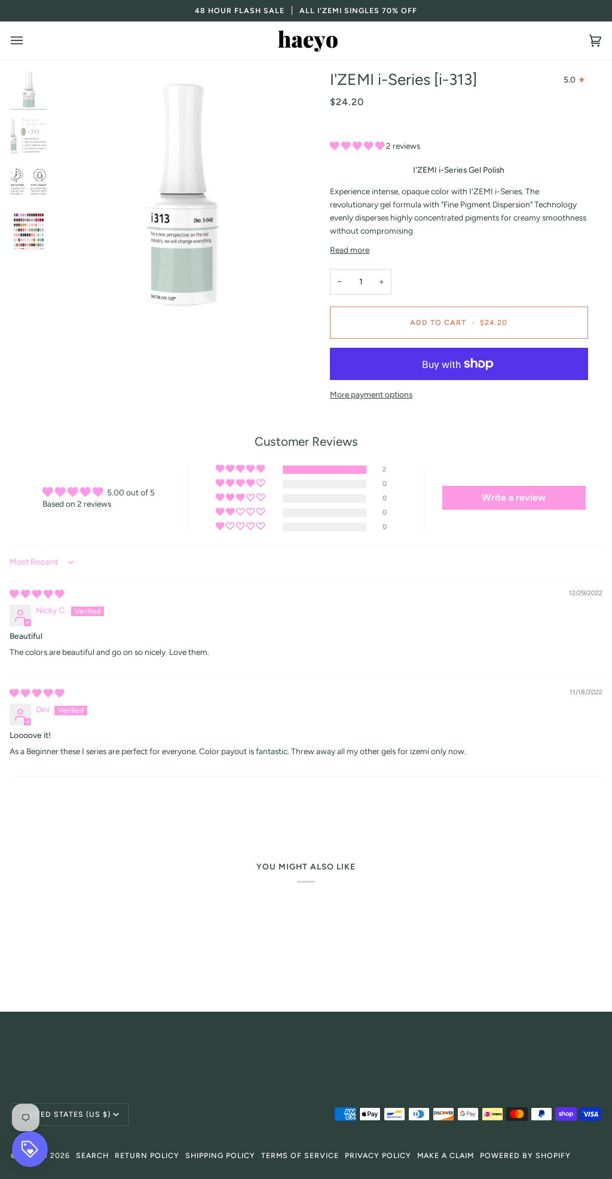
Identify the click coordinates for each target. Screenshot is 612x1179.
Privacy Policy (378, 1155)
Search (92, 1155)
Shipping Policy (220, 1155)
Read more (349, 250)
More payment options (371, 394)
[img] (37, 594)
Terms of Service (300, 1155)
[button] (358, 146)
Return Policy (147, 1155)
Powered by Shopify (525, 1155)
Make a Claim (445, 1155)
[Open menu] (29, 41)
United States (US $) (66, 1114)
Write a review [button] (514, 497)
